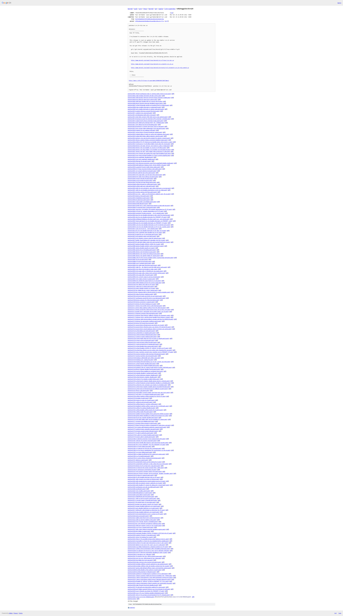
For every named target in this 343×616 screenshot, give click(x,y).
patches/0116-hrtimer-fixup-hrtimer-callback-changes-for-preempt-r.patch (149, 315)
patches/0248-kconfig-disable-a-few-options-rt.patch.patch (145, 570)
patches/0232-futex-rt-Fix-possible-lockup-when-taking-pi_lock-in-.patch (148, 539)
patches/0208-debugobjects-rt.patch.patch (140, 493)
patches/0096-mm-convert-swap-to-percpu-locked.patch (144, 277)
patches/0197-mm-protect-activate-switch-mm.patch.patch (145, 471)
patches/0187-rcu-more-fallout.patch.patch (140, 452)
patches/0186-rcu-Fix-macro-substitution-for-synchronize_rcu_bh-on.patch (149, 450)
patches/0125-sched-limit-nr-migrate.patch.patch (142, 333)
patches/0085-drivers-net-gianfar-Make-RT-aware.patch (144, 255)
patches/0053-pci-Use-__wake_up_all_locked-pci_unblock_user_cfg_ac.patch (149, 194)
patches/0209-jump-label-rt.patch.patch (139, 495)
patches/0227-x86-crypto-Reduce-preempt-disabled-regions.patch (147, 529)
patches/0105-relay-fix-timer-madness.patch (140, 294)
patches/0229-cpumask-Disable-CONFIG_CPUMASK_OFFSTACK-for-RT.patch (150, 533)
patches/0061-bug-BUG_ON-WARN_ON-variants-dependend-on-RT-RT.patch (150, 209)
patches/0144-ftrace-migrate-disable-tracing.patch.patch (144, 369)
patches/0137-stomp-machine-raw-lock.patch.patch (142, 356)
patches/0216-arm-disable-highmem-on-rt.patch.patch (143, 508)
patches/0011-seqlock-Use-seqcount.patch (140, 113)
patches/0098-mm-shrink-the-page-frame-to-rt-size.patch (144, 281)
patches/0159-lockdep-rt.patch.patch (138, 398)
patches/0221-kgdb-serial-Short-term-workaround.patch (144, 518)
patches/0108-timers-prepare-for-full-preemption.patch (144, 300)
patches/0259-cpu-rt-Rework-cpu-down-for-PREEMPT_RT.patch (146, 591)
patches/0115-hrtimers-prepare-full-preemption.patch (143, 313)
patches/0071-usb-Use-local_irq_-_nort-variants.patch (143, 228)
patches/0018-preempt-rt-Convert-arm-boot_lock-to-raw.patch (146, 126)
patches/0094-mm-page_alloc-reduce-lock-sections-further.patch (146, 273)
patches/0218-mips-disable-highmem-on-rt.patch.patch (143, 512)
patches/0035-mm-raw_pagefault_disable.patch (141, 159)
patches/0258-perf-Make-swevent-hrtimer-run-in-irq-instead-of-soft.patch (149, 589)
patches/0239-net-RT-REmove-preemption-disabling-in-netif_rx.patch (147, 552)
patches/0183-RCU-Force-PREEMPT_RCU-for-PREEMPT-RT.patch (147, 444)
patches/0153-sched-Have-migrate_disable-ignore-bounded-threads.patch (149, 387)
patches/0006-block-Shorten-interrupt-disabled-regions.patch (145, 103)
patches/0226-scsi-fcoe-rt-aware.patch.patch (141, 527)
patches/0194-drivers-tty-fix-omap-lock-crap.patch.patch (144, 466)
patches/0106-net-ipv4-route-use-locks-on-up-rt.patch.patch (145, 296)
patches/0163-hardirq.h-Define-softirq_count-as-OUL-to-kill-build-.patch (148, 406)
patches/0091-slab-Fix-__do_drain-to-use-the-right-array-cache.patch (147, 267)
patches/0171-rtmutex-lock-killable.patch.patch (141, 421)
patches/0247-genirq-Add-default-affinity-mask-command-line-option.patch (149, 568)
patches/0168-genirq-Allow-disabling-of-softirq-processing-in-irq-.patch (148, 415)
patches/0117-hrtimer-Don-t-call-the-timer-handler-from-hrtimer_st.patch (149, 317)
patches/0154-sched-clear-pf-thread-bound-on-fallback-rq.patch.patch (148, 388)
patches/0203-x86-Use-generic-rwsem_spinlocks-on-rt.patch (145, 483)
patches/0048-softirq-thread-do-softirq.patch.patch (142, 184)
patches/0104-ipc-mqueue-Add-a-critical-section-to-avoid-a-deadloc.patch (149, 292)
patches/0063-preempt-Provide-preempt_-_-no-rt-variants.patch (146, 213)
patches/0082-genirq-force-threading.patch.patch (142, 250)
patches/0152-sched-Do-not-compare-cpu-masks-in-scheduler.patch (147, 385)
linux (145, 9)
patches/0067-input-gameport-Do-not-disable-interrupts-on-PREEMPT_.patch (150, 221)
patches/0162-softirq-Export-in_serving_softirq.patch (143, 404)
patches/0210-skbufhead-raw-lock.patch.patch (141, 496)
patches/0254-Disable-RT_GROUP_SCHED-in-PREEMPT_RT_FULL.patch (148, 581)
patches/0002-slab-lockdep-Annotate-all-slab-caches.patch (144, 96)
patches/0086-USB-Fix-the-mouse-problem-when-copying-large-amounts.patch (151, 257)
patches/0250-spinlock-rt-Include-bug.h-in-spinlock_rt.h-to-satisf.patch (148, 573)
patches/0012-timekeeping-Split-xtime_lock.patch (142, 115)
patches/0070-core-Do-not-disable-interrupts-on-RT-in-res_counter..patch (149, 227)
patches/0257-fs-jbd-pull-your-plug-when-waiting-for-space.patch (146, 587)
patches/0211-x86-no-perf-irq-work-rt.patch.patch (142, 498)
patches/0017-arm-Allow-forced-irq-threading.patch (142, 124)
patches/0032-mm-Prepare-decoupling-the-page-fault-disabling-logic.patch (149, 153)
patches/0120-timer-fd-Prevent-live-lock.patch (141, 323)
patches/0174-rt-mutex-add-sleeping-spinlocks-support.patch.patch (147, 427)
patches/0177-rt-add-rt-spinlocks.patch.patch (141, 433)
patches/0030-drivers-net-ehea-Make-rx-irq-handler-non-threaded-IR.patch (149, 149)
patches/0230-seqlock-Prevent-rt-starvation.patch (142, 535)
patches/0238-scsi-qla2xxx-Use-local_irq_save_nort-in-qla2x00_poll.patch (148, 550)
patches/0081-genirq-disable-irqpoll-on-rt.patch (141, 248)
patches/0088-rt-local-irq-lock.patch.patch (140, 261)
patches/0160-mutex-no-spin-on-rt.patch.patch (141, 400)
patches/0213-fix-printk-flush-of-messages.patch (142, 502)
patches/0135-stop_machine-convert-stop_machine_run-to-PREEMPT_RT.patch (150, 352)
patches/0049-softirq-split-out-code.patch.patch (141, 186)
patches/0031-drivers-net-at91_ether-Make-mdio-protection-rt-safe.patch (149, 151)
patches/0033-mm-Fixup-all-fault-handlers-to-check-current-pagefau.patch (149, 155)
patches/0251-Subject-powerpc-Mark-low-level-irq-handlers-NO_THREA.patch (150, 575)
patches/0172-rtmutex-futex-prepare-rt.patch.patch (142, 423)
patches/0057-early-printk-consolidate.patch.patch (142, 202)
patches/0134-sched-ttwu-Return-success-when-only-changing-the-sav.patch (150, 350)
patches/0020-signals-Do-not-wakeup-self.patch (142, 130)
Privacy (16, 613)
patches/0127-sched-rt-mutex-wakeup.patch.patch (142, 336)
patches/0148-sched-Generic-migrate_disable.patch (142, 377)
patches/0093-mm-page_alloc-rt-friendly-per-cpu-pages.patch (145, 271)
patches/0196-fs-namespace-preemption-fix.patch (142, 469)
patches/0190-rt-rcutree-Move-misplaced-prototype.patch (144, 458)
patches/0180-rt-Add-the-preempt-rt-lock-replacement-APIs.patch (147, 439)
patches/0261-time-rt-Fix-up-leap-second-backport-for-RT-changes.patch (149, 595)
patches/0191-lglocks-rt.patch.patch (138, 460)
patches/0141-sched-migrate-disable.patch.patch (142, 363)
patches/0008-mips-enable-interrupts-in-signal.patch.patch (144, 107)
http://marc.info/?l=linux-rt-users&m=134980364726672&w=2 (149, 80)
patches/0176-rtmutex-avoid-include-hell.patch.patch (143, 431)
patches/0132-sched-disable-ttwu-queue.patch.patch (143, 346)
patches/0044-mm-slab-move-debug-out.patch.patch (143, 176)
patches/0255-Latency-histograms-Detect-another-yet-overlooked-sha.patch (150, 583)
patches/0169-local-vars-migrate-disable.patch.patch (143, 417)
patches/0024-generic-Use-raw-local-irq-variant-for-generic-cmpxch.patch (149, 138)
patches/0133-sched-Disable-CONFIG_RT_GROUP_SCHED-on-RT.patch (148, 348)
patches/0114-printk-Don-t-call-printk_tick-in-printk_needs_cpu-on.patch (148, 311)
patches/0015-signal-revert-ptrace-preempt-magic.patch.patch (146, 121)
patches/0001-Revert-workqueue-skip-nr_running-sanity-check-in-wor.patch (149, 94)
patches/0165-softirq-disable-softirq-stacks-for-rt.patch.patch (145, 410)
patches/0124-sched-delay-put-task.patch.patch (141, 331)
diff (166, 21)
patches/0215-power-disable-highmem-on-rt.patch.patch (144, 506)
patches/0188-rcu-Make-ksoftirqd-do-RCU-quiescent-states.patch (146, 454)
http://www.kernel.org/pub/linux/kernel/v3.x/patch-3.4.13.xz (152, 64)
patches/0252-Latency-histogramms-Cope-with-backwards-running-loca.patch (150, 577)
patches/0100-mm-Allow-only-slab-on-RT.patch (141, 284)
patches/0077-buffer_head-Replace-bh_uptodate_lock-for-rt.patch (146, 240)
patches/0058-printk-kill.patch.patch (138, 203)
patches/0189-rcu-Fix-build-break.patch (139, 456)
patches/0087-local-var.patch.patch (138, 259)
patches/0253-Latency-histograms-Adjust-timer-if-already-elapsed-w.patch (149, 579)
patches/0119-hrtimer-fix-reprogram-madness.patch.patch (144, 321)
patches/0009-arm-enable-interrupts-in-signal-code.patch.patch (146, 109)
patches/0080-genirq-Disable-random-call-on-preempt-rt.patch (146, 246)
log (172, 13)
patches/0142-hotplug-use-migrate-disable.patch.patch (143, 365)
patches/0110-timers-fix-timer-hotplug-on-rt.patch (142, 304)
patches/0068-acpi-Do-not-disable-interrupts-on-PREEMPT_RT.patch (147, 223)
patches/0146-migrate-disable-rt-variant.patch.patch (143, 373)
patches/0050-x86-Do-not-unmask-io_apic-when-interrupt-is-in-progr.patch (149, 188)
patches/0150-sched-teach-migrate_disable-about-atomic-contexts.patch (149, 381)
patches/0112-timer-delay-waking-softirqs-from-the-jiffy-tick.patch (147, 308)
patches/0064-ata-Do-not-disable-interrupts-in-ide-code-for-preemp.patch (149, 215)
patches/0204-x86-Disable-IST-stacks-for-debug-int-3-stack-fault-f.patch (148, 485)
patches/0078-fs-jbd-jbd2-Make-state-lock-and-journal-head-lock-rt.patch (149, 242)
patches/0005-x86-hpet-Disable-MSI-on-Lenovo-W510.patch (145, 101)
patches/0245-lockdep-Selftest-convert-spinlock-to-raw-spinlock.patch (148, 564)
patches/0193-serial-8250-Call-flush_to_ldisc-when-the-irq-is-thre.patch (148, 464)
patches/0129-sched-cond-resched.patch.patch (141, 340)
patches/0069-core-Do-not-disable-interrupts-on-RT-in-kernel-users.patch (149, 225)
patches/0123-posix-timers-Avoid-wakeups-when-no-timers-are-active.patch (150, 329)
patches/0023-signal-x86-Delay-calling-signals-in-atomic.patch (145, 136)
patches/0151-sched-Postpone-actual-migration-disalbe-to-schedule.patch (149, 383)
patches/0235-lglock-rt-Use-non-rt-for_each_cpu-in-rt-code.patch (146, 545)
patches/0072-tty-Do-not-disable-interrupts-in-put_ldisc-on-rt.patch (147, 230)
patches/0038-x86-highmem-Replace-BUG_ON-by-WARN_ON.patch (147, 165)
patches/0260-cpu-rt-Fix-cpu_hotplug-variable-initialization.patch (146, 593)
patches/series (132, 599)
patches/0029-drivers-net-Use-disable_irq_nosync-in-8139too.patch (147, 147)
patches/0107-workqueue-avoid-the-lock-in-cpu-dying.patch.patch (147, 298)
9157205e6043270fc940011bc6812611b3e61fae (149, 19)
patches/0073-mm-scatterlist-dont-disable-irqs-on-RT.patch (145, 232)
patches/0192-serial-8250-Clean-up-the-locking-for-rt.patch (145, 462)
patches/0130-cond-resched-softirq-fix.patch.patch (142, 342)
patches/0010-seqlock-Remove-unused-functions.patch (144, 111)
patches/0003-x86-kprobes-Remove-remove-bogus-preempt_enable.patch (149, 97)
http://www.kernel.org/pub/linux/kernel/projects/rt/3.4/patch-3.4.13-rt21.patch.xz (160, 67)
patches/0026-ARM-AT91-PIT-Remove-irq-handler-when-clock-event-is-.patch (150, 142)
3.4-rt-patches (169, 9)
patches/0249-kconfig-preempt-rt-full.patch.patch (142, 572)
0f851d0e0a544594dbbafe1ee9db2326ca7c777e (149, 21)
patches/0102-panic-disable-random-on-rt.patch (141, 288)
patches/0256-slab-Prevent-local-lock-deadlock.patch (143, 585)
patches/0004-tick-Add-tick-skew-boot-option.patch (142, 99)
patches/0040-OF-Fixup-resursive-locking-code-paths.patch (145, 169)
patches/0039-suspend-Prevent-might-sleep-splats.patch (144, 167)
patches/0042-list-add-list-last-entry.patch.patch (141, 173)
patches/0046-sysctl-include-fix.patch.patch (140, 180)
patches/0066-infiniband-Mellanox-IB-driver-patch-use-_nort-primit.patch (148, 219)
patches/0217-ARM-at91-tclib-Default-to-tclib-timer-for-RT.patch (146, 510)
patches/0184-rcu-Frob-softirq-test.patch (139, 446)
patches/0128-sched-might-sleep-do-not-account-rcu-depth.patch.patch (148, 338)
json (339, 613)
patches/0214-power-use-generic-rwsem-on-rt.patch (143, 504)
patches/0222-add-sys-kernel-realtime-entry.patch (142, 520)
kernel (130, 9)
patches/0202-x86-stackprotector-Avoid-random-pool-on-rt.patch (147, 481)
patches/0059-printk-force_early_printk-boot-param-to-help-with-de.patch (149, 205)
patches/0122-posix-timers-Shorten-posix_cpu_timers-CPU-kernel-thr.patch (149, 327)
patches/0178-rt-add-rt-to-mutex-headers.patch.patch (143, 435)
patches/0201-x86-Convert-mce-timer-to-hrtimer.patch (143, 479)
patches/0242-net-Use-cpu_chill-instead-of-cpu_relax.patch (144, 558)
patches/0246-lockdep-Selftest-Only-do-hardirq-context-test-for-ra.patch (149, 566)
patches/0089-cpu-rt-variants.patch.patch (139, 263)
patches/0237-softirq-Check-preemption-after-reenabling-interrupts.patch (149, 548)
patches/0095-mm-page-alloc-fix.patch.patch (141, 275)
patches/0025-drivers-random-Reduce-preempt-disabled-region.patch (148, 140)
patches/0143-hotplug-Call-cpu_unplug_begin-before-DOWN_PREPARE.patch (150, 367)
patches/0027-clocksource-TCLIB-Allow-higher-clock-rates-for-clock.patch (149, 144)
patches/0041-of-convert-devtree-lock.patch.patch (142, 171)
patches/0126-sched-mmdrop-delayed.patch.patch (142, 334)
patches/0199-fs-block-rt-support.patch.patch (141, 475)
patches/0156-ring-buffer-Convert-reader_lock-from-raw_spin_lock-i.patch (149, 392)
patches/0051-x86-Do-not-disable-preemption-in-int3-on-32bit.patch (147, 190)
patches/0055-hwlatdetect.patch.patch (139, 198)
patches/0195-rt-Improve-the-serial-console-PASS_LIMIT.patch (146, 467)
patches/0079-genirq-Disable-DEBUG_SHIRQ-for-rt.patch (144, 244)
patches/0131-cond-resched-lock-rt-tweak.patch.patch (143, 344)
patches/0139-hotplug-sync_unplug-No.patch (141, 360)
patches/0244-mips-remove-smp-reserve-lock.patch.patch (144, 562)
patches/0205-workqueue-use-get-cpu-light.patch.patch (144, 487)
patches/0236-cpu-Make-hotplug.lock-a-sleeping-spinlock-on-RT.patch (148, 547)
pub (135, 9)
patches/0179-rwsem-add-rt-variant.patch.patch (141, 437)
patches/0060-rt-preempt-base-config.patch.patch (142, 207)
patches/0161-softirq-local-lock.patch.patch (140, 402)
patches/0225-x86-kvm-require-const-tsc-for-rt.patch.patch (145, 525)
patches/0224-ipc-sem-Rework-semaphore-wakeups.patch (144, 523)
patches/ (132, 607)
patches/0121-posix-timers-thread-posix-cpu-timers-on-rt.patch (146, 325)
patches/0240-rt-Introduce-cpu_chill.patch (140, 554)
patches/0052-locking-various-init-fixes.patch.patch (142, 192)
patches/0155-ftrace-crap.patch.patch (138, 390)
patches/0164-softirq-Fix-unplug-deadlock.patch (141, 408)
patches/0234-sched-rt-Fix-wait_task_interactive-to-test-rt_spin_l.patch (148, 543)
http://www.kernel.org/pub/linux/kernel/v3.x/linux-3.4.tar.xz (152, 60)
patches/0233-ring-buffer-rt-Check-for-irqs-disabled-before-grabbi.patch (148, 541)
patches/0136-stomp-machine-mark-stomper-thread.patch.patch (146, 354)
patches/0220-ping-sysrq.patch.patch (138, 516)
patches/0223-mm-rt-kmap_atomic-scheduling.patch (143, 521)
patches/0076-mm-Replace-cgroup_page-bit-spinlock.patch (145, 238)
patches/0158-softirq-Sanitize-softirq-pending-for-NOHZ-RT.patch (147, 396)
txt (335, 613)
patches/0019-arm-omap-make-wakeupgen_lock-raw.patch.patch (146, 128)
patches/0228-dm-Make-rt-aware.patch (139, 531)
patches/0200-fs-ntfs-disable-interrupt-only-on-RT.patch (144, 477)
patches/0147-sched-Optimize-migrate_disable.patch (143, 375)
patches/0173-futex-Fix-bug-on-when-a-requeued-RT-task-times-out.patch (149, 425)
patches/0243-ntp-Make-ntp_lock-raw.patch (140, 560)
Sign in (339, 3)
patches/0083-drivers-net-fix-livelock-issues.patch (142, 252)
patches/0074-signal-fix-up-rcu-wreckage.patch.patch (143, 234)
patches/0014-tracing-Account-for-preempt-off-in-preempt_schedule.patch (149, 119)
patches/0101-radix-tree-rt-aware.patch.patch (141, 286)
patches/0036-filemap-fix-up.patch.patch (139, 161)
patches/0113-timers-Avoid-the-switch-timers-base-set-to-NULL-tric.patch (149, 309)
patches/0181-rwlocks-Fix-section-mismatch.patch (142, 440)
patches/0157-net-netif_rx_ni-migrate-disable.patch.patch (144, 394)
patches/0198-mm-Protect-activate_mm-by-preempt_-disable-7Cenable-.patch (150, 473)
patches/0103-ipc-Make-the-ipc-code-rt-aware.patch (143, 290)
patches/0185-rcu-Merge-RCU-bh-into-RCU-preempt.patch (144, 448)
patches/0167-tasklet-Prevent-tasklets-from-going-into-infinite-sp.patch (148, 414)
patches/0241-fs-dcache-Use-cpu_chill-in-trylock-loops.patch (145, 556)
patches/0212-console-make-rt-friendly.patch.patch (142, 500)
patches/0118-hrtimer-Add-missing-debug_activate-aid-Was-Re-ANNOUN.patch (150, 319)
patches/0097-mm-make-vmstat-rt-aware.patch (141, 279)
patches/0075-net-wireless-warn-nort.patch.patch (142, 236)
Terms (21, 613)
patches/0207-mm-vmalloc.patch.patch (139, 491)
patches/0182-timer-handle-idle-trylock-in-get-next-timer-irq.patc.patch (148, 442)
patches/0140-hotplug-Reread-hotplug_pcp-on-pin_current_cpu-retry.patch (149, 361)
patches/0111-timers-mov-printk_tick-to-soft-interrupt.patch (145, 306)
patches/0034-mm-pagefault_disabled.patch (140, 157)
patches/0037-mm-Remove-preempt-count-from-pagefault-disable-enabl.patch (150, 163)
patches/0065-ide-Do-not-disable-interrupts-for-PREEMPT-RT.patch (147, 217)
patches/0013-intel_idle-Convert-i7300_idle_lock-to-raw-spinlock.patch (148, 117)
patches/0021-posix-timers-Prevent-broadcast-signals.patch (145, 132)
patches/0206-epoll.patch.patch (137, 489)
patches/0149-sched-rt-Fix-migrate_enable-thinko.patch (144, 379)
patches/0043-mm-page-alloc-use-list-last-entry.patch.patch (145, 175)
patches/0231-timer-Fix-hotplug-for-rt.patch (140, 537)
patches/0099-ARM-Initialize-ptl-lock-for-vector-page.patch (145, 282)
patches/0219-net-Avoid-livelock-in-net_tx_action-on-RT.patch (145, 514)
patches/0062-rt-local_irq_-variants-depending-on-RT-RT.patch (146, 211)
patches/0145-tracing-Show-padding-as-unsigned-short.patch (145, 371)
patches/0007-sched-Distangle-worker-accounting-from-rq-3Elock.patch (148, 105)
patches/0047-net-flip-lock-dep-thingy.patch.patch (142, 182)
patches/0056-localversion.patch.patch (139, 200)
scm (140, 9)
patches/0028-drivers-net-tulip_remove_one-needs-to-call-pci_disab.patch (149, 146)
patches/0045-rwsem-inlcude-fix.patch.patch (140, 178)
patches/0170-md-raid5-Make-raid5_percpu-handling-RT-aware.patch (147, 419)
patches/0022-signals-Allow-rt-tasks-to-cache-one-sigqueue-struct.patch (148, 134)
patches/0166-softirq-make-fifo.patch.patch (140, 412)
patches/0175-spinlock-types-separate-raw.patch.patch (143, 429)
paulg (161, 9)
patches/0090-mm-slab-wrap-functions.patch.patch (142, 265)
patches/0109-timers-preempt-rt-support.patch (141, 302)
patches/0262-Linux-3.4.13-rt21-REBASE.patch (141, 597)
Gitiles (11, 613)
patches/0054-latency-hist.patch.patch (139, 196)
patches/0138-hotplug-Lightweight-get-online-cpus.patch (144, 358)
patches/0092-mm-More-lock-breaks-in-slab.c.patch (143, 269)
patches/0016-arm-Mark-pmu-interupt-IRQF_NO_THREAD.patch (146, 122)
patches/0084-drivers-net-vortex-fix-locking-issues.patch (144, 254)
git (156, 9)
